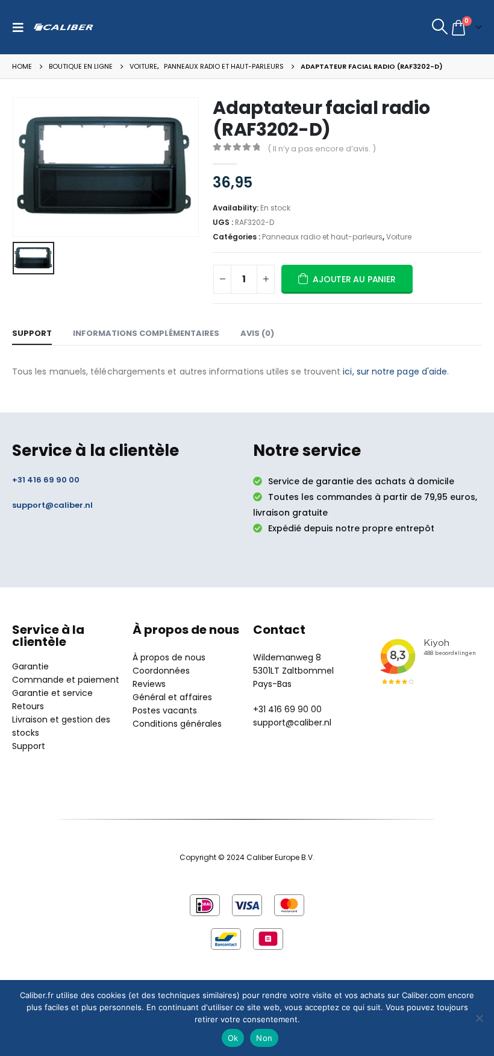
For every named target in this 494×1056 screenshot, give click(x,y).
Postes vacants (165, 710)
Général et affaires (172, 697)
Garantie (30, 666)
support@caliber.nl (52, 505)
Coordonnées (161, 671)
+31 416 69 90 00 (46, 479)
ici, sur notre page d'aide (395, 371)
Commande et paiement (65, 680)
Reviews (149, 684)
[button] (21, 27)
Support (28, 746)
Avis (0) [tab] (257, 333)
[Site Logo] (63, 27)
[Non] (479, 1018)
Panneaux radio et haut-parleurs (322, 237)
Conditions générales (177, 724)
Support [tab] (32, 333)
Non (264, 1038)
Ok (233, 1038)
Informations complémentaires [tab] (146, 333)
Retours (28, 706)
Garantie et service (52, 693)
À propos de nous (169, 657)
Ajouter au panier (354, 279)
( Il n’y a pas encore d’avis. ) (321, 148)
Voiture (398, 237)
